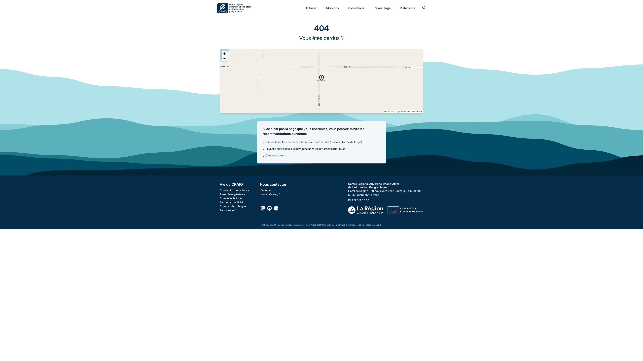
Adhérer (311, 8)
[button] (321, 77)
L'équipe (265, 190)
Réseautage (382, 8)
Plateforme (407, 8)
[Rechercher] (422, 8)
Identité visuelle (373, 225)
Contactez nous (275, 155)
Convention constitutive (234, 190)
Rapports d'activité (231, 202)
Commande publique (233, 206)
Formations (356, 8)
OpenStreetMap (404, 111)
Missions (332, 8)
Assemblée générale (232, 194)
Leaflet (389, 111)
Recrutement (227, 210)
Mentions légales (356, 225)
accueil (287, 148)
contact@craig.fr (270, 194)
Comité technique (231, 198)
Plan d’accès (358, 200)
